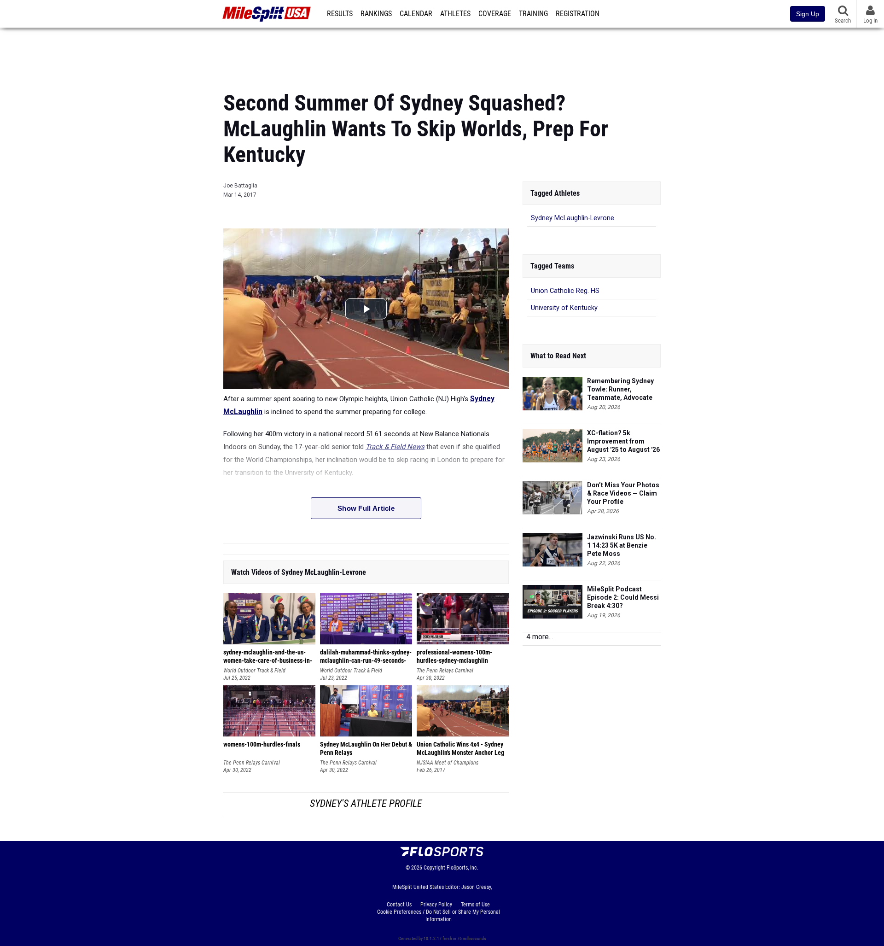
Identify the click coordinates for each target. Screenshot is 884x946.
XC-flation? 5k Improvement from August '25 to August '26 (623, 441)
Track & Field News (395, 447)
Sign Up (807, 14)
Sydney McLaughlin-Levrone (572, 218)
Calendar (416, 14)
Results (340, 14)
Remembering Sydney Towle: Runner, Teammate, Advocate (620, 389)
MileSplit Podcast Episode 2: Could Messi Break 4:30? (623, 597)
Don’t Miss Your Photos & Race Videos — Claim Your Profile (623, 493)
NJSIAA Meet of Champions (447, 762)
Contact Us (399, 904)
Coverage (494, 14)
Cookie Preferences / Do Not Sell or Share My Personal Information (438, 916)
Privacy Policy (436, 904)
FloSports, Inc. (462, 867)
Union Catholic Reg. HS (565, 291)
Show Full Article (366, 508)
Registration (577, 14)
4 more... (539, 636)
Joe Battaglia (240, 185)
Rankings (376, 14)
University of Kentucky (564, 308)
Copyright (434, 867)
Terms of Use (475, 904)
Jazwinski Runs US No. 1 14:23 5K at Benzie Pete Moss (621, 545)
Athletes (455, 14)
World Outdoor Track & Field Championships (254, 670)
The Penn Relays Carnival (445, 670)
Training (533, 14)
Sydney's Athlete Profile (366, 803)
